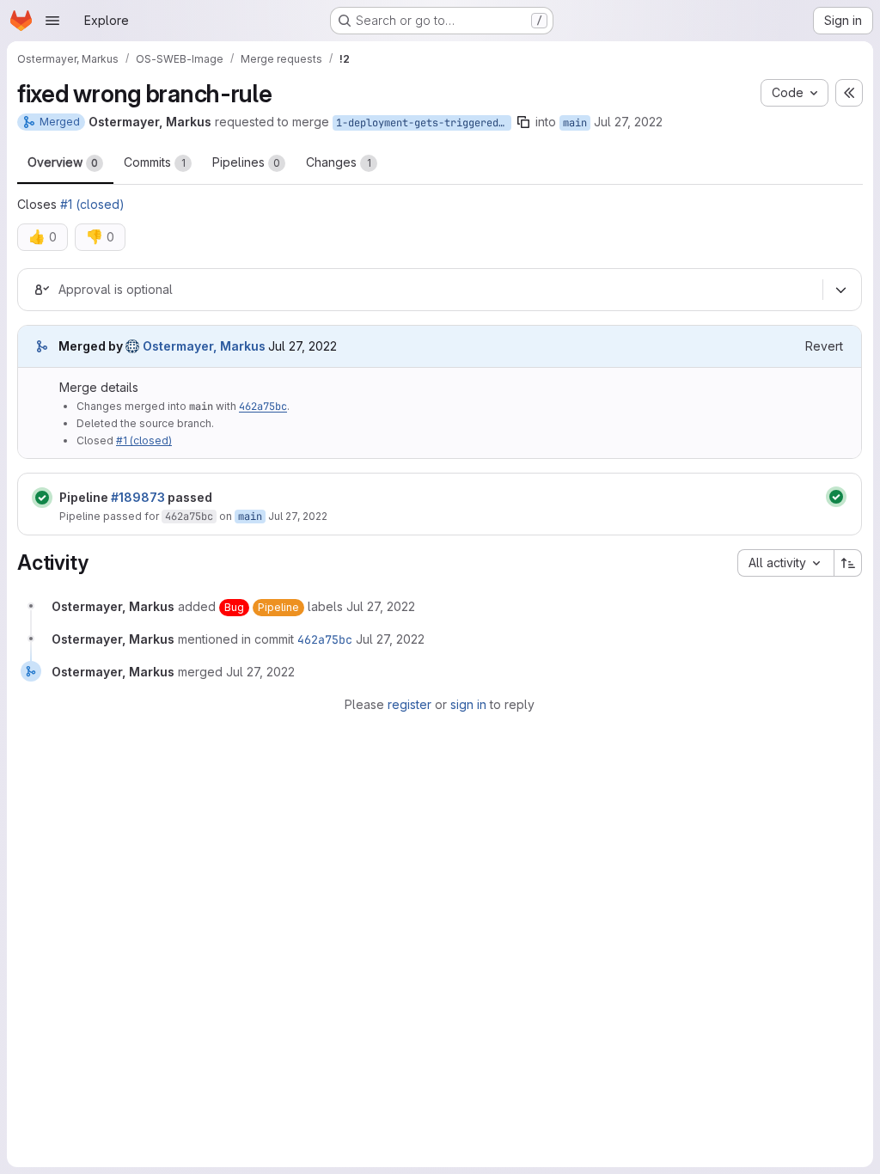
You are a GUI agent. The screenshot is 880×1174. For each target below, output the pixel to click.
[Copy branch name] (523, 122)
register (409, 704)
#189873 (138, 497)
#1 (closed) (92, 204)
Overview (63, 162)
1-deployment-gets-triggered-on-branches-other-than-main (423, 123)
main (575, 123)
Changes (338, 162)
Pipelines (246, 162)
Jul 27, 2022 (628, 121)
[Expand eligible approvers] (840, 290)
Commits (155, 162)
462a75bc (263, 406)
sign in (468, 704)
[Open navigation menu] (52, 20)
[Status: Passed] (42, 497)
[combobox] (785, 563)
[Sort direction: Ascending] (848, 563)
